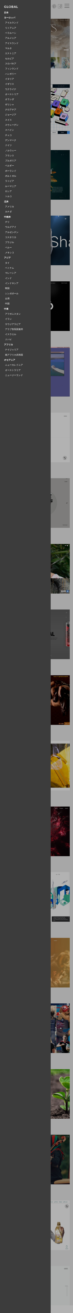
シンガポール (11, 293)
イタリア (9, 79)
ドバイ (8, 339)
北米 (6, 201)
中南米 (7, 217)
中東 (6, 309)
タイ (7, 263)
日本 (6, 12)
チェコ (8, 135)
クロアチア (10, 110)
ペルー (8, 247)
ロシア (8, 191)
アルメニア (10, 38)
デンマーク (10, 140)
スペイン (9, 130)
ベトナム (9, 268)
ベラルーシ (10, 33)
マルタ (8, 48)
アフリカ (8, 344)
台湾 (7, 298)
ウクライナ (10, 89)
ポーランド (10, 171)
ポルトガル (10, 176)
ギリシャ (9, 104)
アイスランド (11, 43)
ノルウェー (10, 150)
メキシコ (9, 253)
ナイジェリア (11, 350)
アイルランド (11, 23)
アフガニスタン (13, 314)
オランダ (9, 99)
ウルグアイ (10, 227)
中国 (7, 304)
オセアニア (9, 360)
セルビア (9, 58)
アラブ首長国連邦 (14, 329)
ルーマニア (10, 186)
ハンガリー (10, 74)
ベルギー (9, 166)
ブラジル (9, 242)
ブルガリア (10, 161)
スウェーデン (11, 125)
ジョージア (10, 115)
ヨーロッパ (9, 18)
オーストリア (11, 94)
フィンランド (11, 69)
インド (8, 278)
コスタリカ (10, 237)
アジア (7, 258)
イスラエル (10, 334)
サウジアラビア (13, 324)
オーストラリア (13, 370)
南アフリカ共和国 (14, 355)
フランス (9, 155)
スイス (8, 120)
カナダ (8, 212)
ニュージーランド (14, 375)
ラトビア (9, 181)
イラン (8, 319)
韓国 (7, 288)
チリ (7, 222)
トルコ (8, 196)
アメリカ (9, 207)
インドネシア (11, 283)
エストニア (10, 53)
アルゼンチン (11, 232)
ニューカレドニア (14, 365)
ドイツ (8, 145)
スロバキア (10, 64)
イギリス (9, 84)
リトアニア (10, 28)
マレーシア (10, 273)
